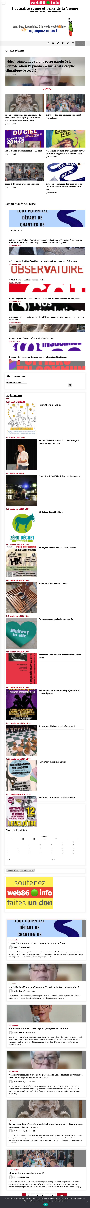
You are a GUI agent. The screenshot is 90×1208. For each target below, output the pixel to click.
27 (40, 854)
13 (40, 848)
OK (46, 1204)
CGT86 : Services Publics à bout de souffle (27, 280)
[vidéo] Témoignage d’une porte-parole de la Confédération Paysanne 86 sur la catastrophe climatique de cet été (40, 66)
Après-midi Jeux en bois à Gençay (53, 583)
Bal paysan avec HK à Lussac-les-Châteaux (57, 547)
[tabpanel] (45, 71)
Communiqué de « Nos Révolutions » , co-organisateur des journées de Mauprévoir (44, 298)
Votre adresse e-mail (15, 382)
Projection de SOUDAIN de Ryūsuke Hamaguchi (59, 476)
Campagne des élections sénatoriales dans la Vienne (31, 338)
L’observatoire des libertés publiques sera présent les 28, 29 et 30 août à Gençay (43, 261)
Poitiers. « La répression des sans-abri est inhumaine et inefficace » (38, 357)
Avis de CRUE (15, 231)
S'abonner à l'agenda (27, 870)
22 (62, 851)
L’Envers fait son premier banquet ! (63, 115)
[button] (77, 43)
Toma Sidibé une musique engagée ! (22, 184)
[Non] (87, 1202)
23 (73, 851)
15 (62, 848)
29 (62, 854)
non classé (13, 984)
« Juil (8, 859)
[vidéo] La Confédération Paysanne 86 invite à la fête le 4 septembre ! (44, 987)
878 (53, 1195)
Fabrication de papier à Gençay (52, 762)
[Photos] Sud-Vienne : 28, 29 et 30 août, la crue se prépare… (38, 943)
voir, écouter (14, 940)
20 (40, 851)
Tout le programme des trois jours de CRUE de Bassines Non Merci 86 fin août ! (64, 187)
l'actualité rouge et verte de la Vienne (45, 8)
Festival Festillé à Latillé (50, 405)
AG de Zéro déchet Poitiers (51, 512)
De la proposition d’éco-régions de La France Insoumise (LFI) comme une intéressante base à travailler (23, 118)
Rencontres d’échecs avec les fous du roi (57, 726)
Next (62, 1195)
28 (51, 854)
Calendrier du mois (13, 870)
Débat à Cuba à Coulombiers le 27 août (23, 151)
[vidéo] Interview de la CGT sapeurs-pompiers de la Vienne (38, 1028)
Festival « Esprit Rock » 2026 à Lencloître (57, 797)
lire (10, 1120)
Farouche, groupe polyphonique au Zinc (56, 619)
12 (29, 848)
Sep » (53, 859)
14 (51, 848)
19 (29, 851)
